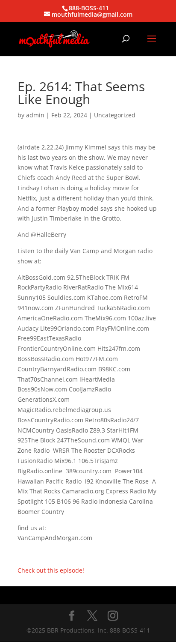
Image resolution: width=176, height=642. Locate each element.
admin (35, 115)
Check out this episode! (51, 570)
